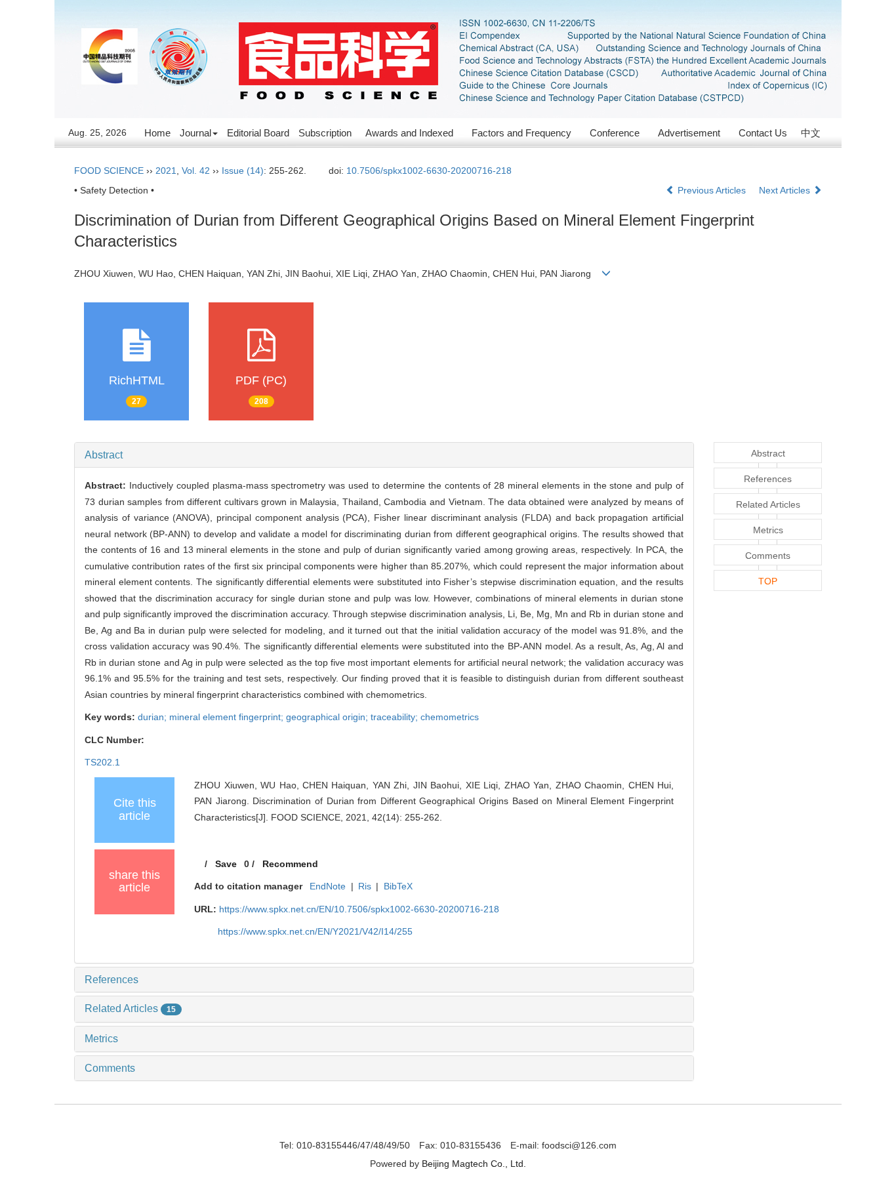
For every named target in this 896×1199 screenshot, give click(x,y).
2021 (165, 170)
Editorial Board (258, 132)
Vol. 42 (196, 170)
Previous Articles (711, 190)
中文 (811, 132)
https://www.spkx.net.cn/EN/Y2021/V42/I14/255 (315, 931)
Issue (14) (243, 170)
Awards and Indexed (409, 132)
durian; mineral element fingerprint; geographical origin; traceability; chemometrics (308, 717)
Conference (615, 132)
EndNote (328, 886)
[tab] (384, 455)
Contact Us (763, 132)
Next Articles (786, 190)
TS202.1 (102, 762)
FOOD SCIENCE (109, 170)
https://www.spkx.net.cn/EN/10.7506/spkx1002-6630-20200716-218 (359, 909)
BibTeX (398, 886)
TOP (767, 581)
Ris (364, 886)
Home (157, 132)
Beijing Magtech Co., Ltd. (474, 1163)
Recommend (290, 864)
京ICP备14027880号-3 (448, 1127)
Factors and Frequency (521, 132)
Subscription (325, 132)
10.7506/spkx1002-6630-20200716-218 (429, 170)
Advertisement (689, 132)
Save (226, 864)
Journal (195, 132)
